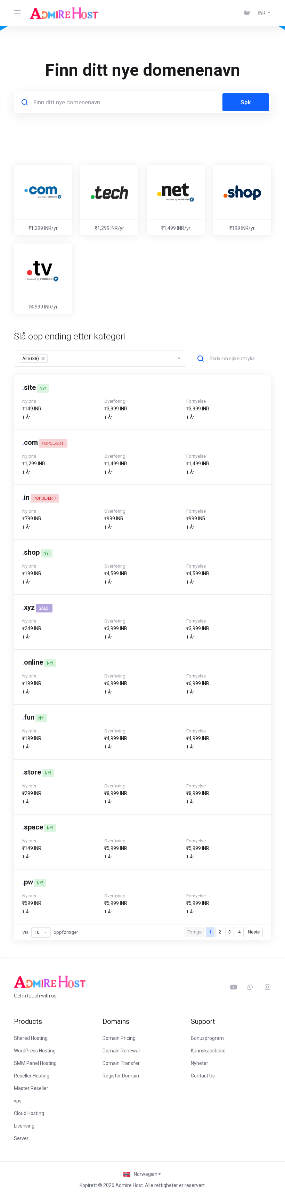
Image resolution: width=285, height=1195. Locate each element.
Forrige (194, 932)
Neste (254, 932)
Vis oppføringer (50, 932)
